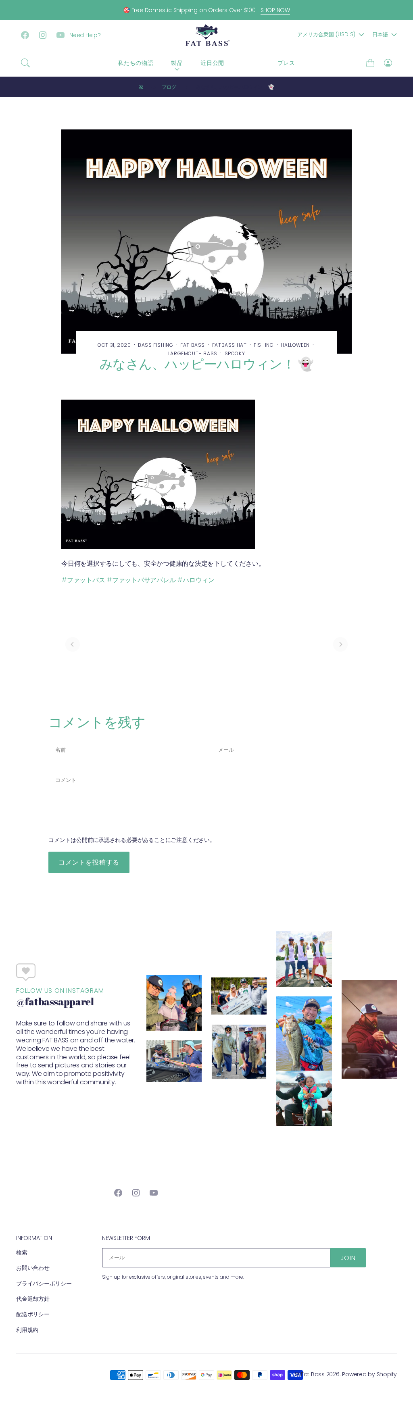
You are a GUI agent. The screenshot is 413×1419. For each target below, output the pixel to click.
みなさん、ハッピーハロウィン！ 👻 (235, 86)
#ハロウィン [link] (196, 580)
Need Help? (85, 35)
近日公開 (212, 63)
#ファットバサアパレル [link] (140, 580)
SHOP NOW (275, 10)
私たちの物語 (135, 63)
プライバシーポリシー (44, 1283)
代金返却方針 (33, 1299)
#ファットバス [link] (83, 580)
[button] (25, 63)
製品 (177, 63)
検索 (21, 1252)
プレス (286, 63)
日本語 (380, 34)
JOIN (348, 1258)
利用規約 (27, 1330)
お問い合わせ (33, 1268)
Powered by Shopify (369, 1374)
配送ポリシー (33, 1314)
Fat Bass (313, 1374)
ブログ (251, 63)
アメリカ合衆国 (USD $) (326, 34)
